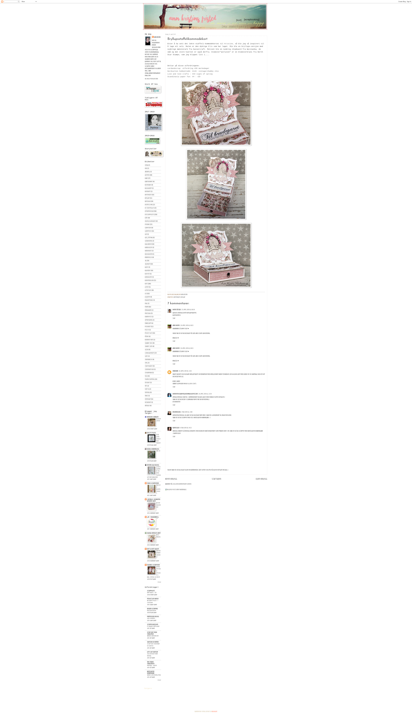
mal (146, 303)
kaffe (146, 267)
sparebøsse (148, 359)
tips (146, 386)
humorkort (148, 251)
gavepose (148, 231)
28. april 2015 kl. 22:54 (205, 394)
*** (157, 519)
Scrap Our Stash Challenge (152, 633)
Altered (147, 175)
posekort (148, 327)
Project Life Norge (153, 599)
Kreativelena (177, 412)
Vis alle (159, 582)
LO (145, 294)
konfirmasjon (149, 280)
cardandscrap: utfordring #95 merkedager (188, 68)
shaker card (148, 346)
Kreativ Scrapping (152, 609)
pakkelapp (148, 323)
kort (146, 284)
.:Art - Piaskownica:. (153, 517)
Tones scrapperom (153, 483)
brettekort (177, 297)
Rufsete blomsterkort (158, 489)
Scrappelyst (151, 591)
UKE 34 (158, 451)
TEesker (147, 383)
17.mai (146, 165)
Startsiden (216, 479)
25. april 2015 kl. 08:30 (188, 310)
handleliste (148, 247)
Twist (146, 396)
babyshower (149, 182)
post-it (147, 330)
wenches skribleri (152, 417)
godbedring (148, 241)
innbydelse (148, 257)
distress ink (148, 205)
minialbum (148, 310)
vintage (147, 406)
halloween (148, 244)
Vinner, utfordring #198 (154, 675)
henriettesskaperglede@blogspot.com (185, 394)
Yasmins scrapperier (153, 565)
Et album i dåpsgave (153, 626)
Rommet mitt (149, 340)
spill (146, 363)
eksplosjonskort (150, 221)
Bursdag (147, 201)
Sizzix (146, 350)
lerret (147, 287)
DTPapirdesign (149, 211)
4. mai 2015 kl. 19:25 (186, 428)
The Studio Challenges (150, 663)
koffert (147, 274)
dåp (146, 218)
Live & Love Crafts (190, 384)
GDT (146, 234)
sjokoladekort (149, 353)
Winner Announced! (153, 636)
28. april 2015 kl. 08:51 (186, 325)
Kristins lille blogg (153, 465)
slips (146, 356)
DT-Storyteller (149, 208)
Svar (174, 318)
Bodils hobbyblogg (153, 449)
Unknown (175, 371)
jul (146, 261)
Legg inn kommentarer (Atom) (182, 484)
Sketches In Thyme (153, 642)
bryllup (183, 297)
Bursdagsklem (151, 610)
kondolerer (148, 277)
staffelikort (148, 366)
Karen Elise (176, 428)
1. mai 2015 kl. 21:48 (186, 412)
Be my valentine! (158, 505)
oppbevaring (149, 320)
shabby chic (148, 343)
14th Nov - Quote (152, 665)
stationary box (149, 369)
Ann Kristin (157, 37)
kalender (148, 271)
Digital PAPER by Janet (154, 533)
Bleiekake (148, 185)
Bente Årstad (177, 310)
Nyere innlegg (171, 479)
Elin (210, 46)
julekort (147, 264)
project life (148, 333)
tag (146, 376)
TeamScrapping (149, 379)
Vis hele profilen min (151, 79)
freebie (147, 224)
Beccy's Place (151, 433)
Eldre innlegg (261, 479)
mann (146, 307)
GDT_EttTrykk (148, 238)
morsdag (148, 313)
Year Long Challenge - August (158, 439)
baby (146, 178)
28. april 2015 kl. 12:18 (185, 371)
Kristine (228, 44)
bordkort (147, 191)
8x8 (146, 168)
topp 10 (147, 389)
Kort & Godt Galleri (153, 549)
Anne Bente (176, 325)
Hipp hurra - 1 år (151, 593)
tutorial (147, 392)
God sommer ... (151, 618)
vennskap (148, 399)
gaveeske (148, 228)
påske (146, 336)
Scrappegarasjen (152, 624)
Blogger (214, 711)
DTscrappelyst (149, 214)
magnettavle (149, 300)
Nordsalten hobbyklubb (150, 672)
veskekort (148, 402)
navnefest (148, 317)
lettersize (148, 290)
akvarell (147, 172)
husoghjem (148, 254)
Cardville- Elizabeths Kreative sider (153, 500)
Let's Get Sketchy (152, 652)
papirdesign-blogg (153, 616)
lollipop (147, 297)
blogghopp (148, 188)
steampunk (148, 373)
